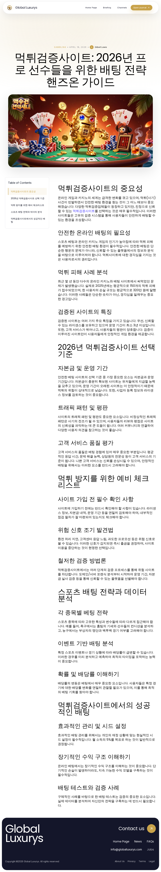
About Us (120, 861)
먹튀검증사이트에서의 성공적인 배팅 (28, 220)
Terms (142, 861)
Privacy (132, 861)
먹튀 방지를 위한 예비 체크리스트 (27, 205)
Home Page (121, 841)
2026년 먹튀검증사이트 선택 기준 (27, 198)
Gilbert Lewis (101, 47)
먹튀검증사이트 (84, 211)
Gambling (60, 47)
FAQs (150, 841)
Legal (152, 861)
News (138, 841)
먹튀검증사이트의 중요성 (23, 191)
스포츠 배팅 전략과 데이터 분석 (26, 211)
